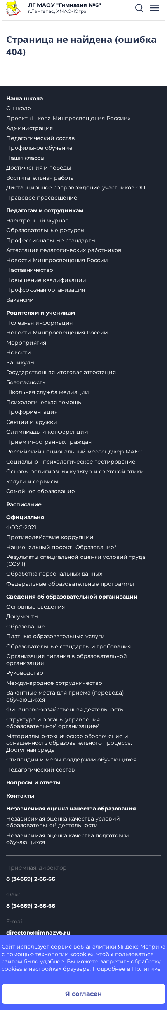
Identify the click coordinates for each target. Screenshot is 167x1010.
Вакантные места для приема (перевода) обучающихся (65, 696)
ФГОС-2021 (21, 527)
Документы (22, 616)
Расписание (24, 504)
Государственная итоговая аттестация (61, 372)
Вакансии (20, 299)
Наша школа (24, 98)
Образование (25, 626)
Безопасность (25, 382)
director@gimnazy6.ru (38, 932)
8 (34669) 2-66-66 (30, 878)
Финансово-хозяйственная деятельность (64, 709)
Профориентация (31, 411)
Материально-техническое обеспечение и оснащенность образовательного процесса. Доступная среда (69, 743)
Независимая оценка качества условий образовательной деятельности (63, 822)
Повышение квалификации (46, 280)
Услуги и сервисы (32, 481)
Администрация (29, 127)
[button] (139, 7)
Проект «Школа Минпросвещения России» (68, 118)
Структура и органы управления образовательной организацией (53, 723)
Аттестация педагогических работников (64, 250)
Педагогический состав (40, 138)
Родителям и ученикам (40, 313)
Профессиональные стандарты (51, 240)
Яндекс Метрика (141, 946)
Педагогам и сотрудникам (44, 210)
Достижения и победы (38, 167)
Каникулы (20, 362)
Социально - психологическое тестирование (71, 461)
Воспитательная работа (40, 177)
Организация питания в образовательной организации (66, 660)
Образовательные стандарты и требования (68, 646)
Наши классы (25, 157)
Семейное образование (40, 491)
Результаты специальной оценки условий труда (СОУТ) (75, 560)
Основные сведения (35, 606)
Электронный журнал (37, 220)
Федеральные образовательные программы (70, 583)
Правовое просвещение (41, 197)
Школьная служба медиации (47, 392)
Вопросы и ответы (33, 782)
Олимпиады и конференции (47, 431)
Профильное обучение (39, 147)
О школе (18, 108)
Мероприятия (26, 342)
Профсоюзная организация (45, 289)
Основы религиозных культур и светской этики (75, 471)
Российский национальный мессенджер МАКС (74, 451)
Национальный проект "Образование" (61, 547)
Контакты (20, 796)
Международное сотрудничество (54, 682)
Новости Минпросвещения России (57, 260)
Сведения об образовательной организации (71, 596)
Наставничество (29, 269)
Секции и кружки (31, 421)
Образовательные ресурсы (45, 230)
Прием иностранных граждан (49, 441)
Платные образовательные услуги (55, 636)
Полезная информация (39, 322)
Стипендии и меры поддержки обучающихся (71, 759)
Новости (18, 352)
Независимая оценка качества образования (71, 808)
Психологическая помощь (43, 402)
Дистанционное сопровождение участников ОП (76, 187)
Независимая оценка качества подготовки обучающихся (67, 839)
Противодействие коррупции (50, 537)
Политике (146, 968)
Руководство (24, 672)
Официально (25, 517)
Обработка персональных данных (54, 573)
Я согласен (83, 994)
